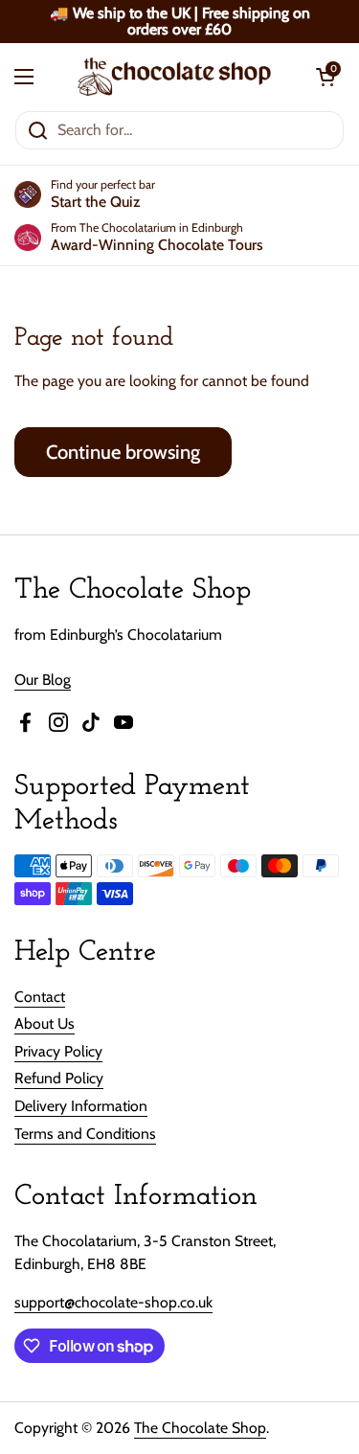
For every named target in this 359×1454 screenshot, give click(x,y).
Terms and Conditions (85, 1134)
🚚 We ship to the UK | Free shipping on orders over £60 (180, 21)
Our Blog (42, 679)
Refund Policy (58, 1078)
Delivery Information (80, 1106)
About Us (44, 1023)
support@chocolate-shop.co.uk (113, 1302)
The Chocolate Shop (200, 1428)
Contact (39, 997)
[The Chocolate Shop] (174, 76)
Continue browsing (123, 452)
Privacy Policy (58, 1051)
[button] (325, 76)
